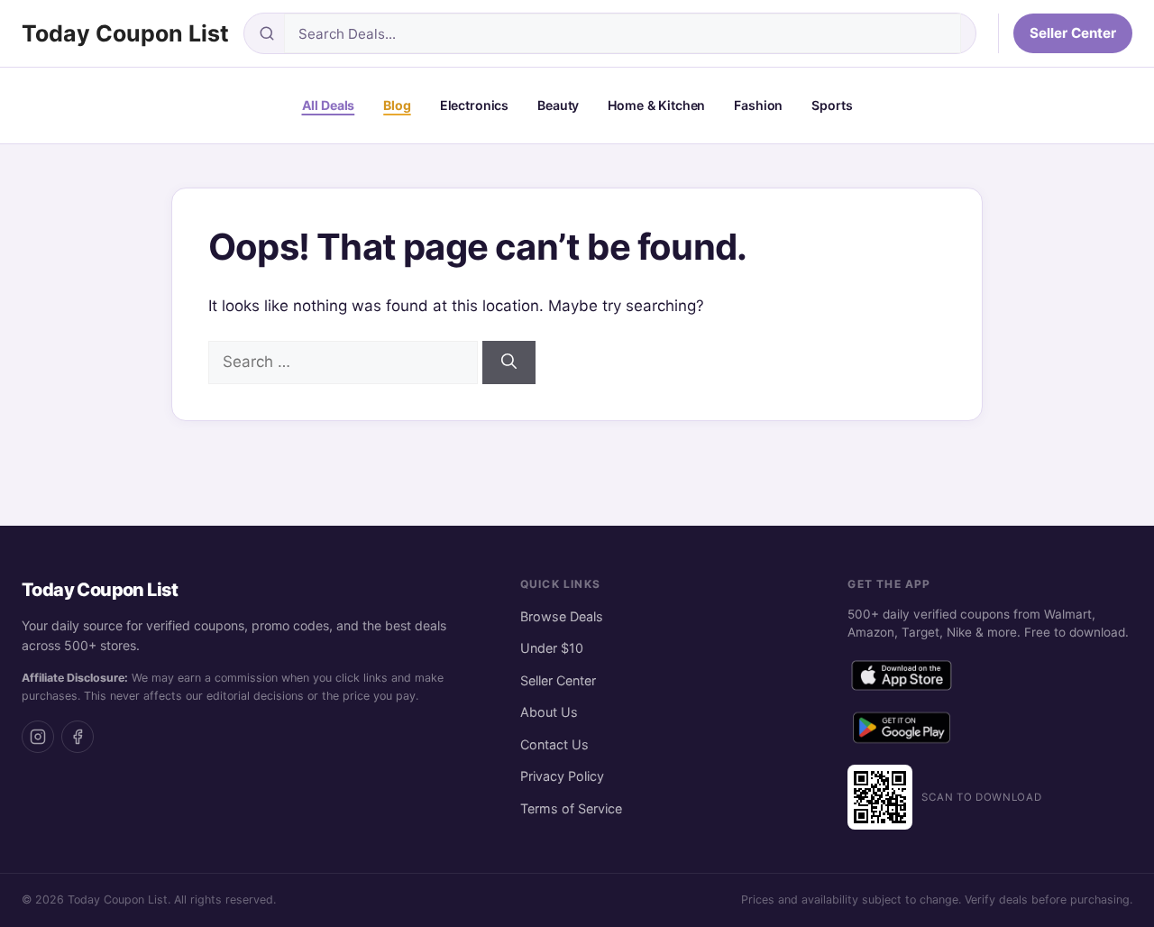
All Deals (328, 105)
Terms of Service (571, 808)
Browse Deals (561, 616)
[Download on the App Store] (901, 679)
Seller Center (1073, 32)
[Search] (509, 362)
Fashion (758, 105)
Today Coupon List (125, 33)
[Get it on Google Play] (901, 731)
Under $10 (551, 648)
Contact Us (554, 744)
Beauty (558, 105)
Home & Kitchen (656, 105)
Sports (831, 105)
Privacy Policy (562, 776)
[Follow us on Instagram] (38, 736)
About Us (549, 712)
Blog (396, 105)
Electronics (474, 105)
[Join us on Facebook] (77, 736)
